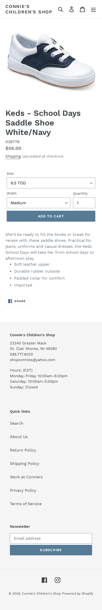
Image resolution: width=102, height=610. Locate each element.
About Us (19, 436)
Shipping (13, 156)
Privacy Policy (23, 490)
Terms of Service (26, 503)
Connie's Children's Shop (28, 9)
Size (10, 173)
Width (12, 193)
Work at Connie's (26, 477)
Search (16, 423)
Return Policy (23, 450)
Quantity (80, 193)
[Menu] (93, 9)
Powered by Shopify (77, 593)
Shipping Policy (24, 463)
